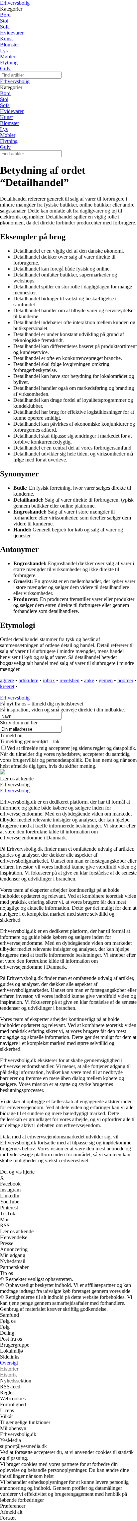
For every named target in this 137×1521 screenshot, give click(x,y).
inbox (49, 680)
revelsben (69, 680)
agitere (7, 680)
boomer (125, 680)
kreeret (7, 686)
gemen (106, 680)
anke (89, 680)
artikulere (28, 680)
